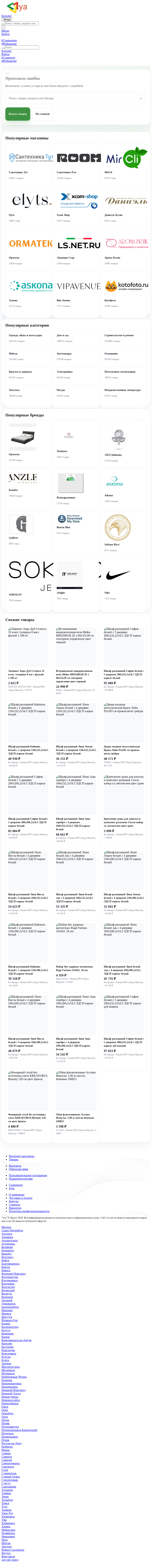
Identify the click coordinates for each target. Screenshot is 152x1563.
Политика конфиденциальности (29, 1211)
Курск (5, 1360)
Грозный (6, 1300)
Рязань (5, 1450)
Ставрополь (8, 1473)
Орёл (4, 1410)
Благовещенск (10, 1263)
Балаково (7, 1247)
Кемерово (7, 1333)
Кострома (7, 1346)
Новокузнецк (9, 1396)
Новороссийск (10, 1400)
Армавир (7, 1237)
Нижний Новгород (13, 1390)
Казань (5, 1323)
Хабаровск (8, 1523)
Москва (6, 1227)
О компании (16, 1194)
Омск (4, 1406)
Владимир (7, 1283)
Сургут (6, 1483)
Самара (6, 1453)
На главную (43, 114)
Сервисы (14, 1204)
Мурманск (8, 1373)
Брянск (5, 1270)
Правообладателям (21, 1178)
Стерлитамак (9, 1479)
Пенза (5, 1420)
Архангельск (9, 1240)
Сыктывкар (8, 1486)
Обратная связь (18, 1169)
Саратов (6, 1460)
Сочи (4, 1470)
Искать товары (18, 114)
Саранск (6, 1456)
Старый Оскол (10, 1476)
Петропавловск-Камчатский (19, 1430)
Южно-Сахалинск (12, 1549)
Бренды (14, 1201)
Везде (7, 19)
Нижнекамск (9, 1386)
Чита (4, 1539)
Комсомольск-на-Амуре (16, 1340)
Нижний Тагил (11, 1393)
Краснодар (8, 1350)
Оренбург (7, 1413)
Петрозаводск (10, 1426)
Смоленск (7, 1466)
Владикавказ (9, 1280)
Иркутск (6, 1316)
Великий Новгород (13, 1273)
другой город (9, 1559)
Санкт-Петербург (12, 1230)
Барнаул (6, 1253)
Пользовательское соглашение (28, 1175)
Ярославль (8, 1556)
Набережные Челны (14, 1376)
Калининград (10, 1326)
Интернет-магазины (21, 1156)
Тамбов (6, 1493)
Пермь (5, 1423)
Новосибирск (10, 1403)
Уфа (4, 1519)
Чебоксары (8, 1529)
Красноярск (8, 1353)
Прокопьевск (9, 1436)
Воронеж (7, 1297)
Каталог (6, 15)
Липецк (6, 1363)
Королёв (6, 1343)
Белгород (7, 1257)
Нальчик (6, 1380)
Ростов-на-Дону (11, 1443)
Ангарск (6, 1233)
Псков (5, 1440)
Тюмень (6, 1509)
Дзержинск (8, 1303)
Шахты (6, 1543)
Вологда (6, 1293)
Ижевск (6, 1313)
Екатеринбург (10, 1307)
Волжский (8, 1290)
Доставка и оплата (20, 1197)
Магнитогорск (10, 1366)
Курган (6, 1356)
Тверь (5, 1496)
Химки (5, 1526)
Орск (4, 1416)
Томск (5, 1503)
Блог (12, 1188)
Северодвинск (10, 1463)
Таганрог (7, 1489)
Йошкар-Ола (9, 1320)
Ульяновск (8, 1516)
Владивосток (9, 1277)
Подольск (7, 1433)
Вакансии (15, 1207)
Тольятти (7, 1499)
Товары (13, 1159)
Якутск (6, 1553)
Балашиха (7, 1250)
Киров (5, 1336)
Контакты (15, 1165)
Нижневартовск (11, 1383)
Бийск (5, 1260)
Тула (4, 1506)
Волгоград (8, 1287)
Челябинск (8, 1533)
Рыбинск (7, 1446)
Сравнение (16, 1185)
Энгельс (6, 1546)
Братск (5, 1267)
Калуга (5, 1330)
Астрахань (8, 1243)
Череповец (8, 1536)
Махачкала (8, 1370)
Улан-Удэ (7, 1513)
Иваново (7, 1310)
